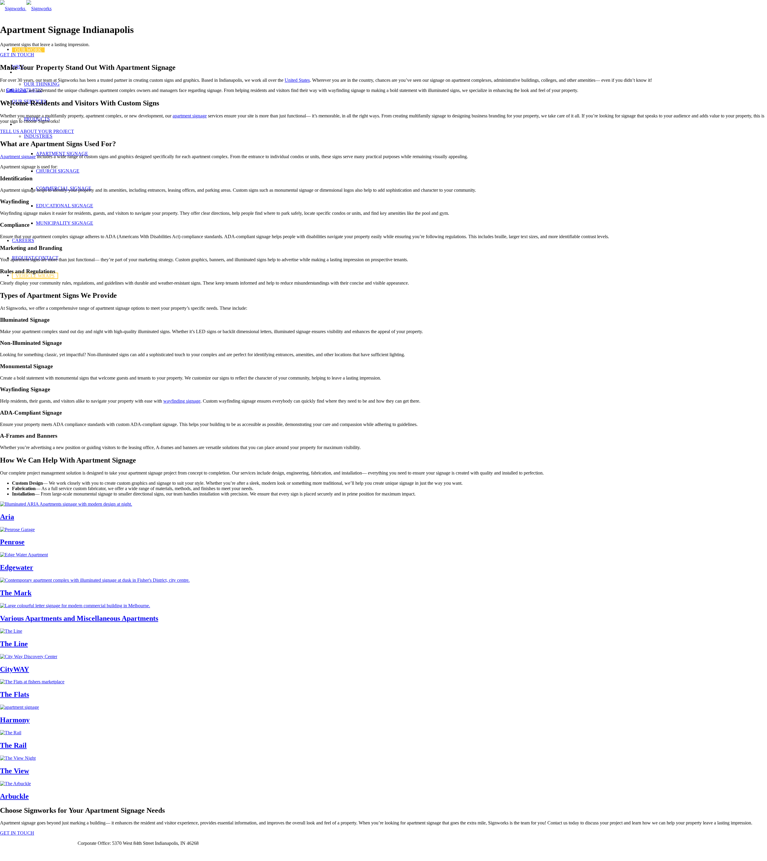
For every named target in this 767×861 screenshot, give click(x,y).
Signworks (16, 90)
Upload (65, 843)
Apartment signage (18, 156)
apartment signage (190, 115)
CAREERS (23, 240)
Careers (8, 843)
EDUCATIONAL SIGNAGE (64, 205)
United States (297, 80)
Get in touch (11, 853)
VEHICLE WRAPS (35, 275)
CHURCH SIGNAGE (57, 170)
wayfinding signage (181, 401)
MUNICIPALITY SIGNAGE (64, 223)
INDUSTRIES (38, 136)
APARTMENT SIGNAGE (62, 153)
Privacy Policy (36, 843)
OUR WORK (28, 49)
